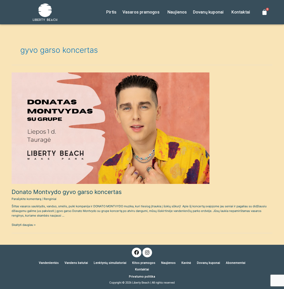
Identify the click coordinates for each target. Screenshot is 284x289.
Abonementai (235, 263)
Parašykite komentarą (26, 199)
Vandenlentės (49, 263)
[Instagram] (147, 252)
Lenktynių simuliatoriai (110, 263)
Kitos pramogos (143, 263)
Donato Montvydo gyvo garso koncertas (67, 191)
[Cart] (264, 12)
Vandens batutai (76, 263)
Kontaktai (240, 12)
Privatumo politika (142, 276)
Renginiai (50, 199)
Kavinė (186, 263)
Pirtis (111, 12)
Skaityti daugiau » (24, 225)
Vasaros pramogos (141, 12)
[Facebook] (136, 252)
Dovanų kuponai (208, 12)
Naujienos (177, 12)
